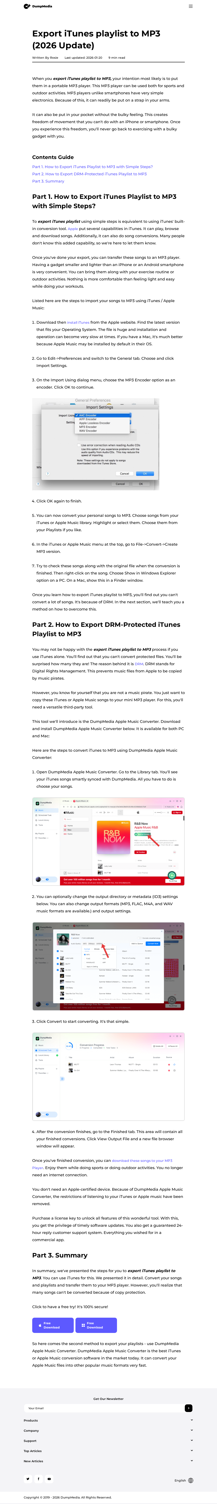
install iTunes (78, 323)
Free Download (52, 1325)
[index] (38, 6)
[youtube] (49, 1479)
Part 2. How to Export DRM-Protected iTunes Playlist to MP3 (89, 174)
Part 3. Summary (48, 181)
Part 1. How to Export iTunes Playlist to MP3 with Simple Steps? (92, 166)
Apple (73, 229)
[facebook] (38, 1479)
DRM (139, 664)
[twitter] (28, 1479)
